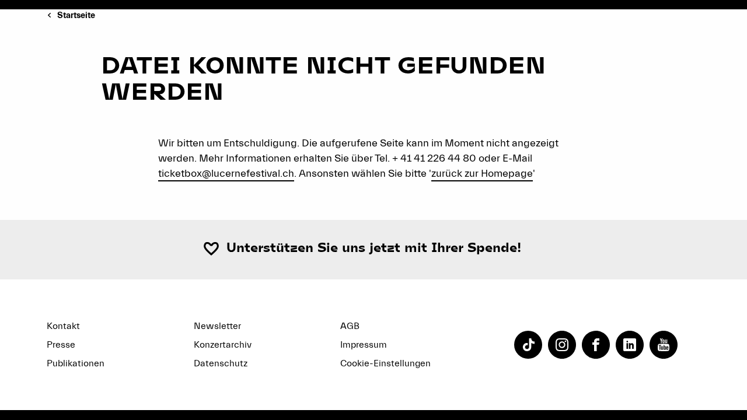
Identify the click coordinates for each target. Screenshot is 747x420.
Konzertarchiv (223, 345)
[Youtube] (663, 345)
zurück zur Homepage (482, 173)
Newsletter (217, 326)
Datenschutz (220, 363)
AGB (349, 326)
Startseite (76, 15)
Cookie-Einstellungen (385, 363)
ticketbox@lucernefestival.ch (226, 173)
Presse (61, 345)
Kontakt (63, 326)
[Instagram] (562, 345)
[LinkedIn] (630, 345)
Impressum (363, 345)
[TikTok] (528, 345)
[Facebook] (596, 345)
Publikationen (75, 363)
